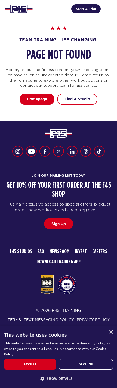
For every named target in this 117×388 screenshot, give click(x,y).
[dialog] (58, 357)
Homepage (37, 99)
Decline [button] (85, 364)
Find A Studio (77, 99)
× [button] (111, 332)
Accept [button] (29, 364)
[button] (58, 378)
